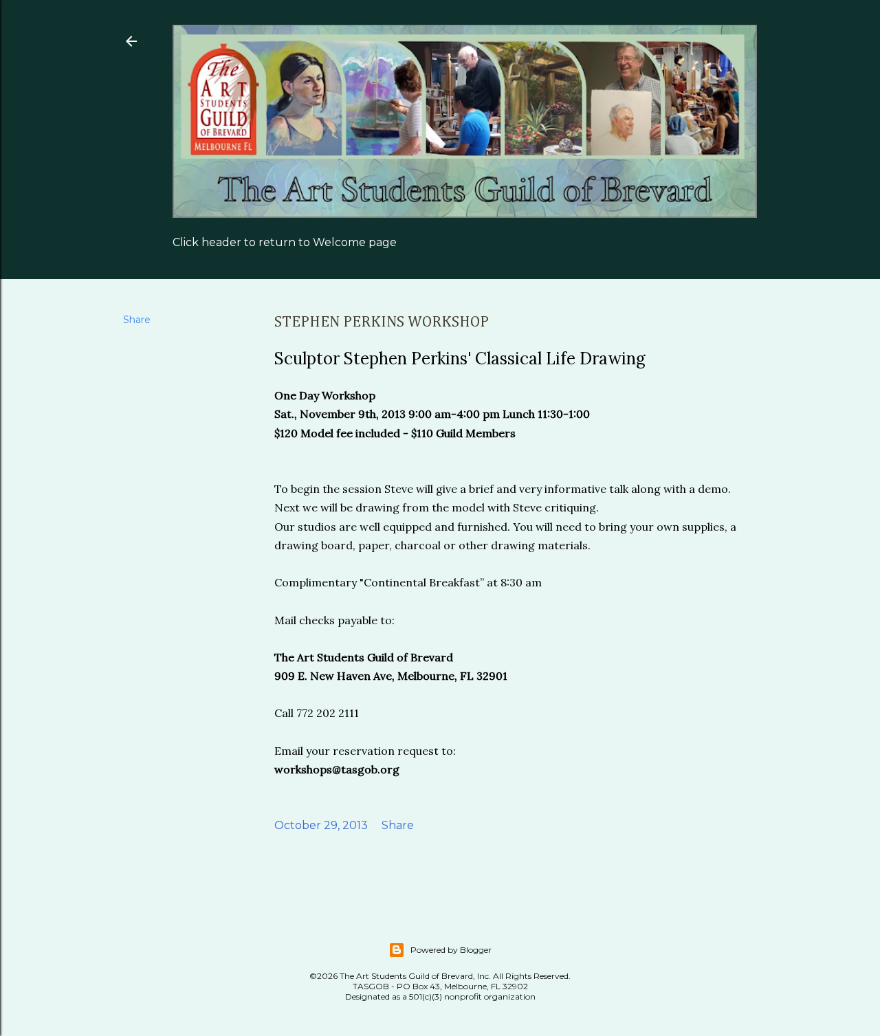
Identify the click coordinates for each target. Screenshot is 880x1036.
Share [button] (137, 319)
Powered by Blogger (451, 950)
